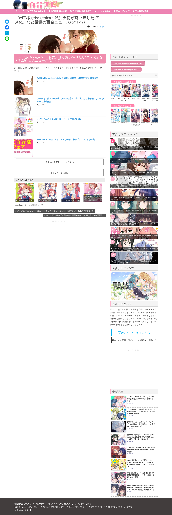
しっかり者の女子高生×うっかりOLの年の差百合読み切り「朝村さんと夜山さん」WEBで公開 (134, 148)
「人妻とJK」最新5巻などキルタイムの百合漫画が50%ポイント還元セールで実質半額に (134, 198)
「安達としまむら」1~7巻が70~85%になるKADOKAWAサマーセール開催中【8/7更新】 (134, 211)
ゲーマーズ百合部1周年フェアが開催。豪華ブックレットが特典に (67, 139)
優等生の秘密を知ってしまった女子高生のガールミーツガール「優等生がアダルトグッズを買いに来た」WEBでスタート (134, 224)
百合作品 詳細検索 (37, 11)
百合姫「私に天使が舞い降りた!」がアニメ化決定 (59, 119)
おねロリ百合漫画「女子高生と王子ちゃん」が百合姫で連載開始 (74, 215)
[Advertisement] (35, 241)
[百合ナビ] (37, 1)
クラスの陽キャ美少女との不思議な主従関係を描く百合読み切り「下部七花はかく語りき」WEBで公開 (134, 186)
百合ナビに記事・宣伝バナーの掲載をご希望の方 (134, 340)
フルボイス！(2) (135, 99)
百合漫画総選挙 (142, 11)
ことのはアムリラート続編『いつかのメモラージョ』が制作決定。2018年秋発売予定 (54, 211)
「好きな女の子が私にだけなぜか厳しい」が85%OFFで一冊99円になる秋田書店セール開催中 (134, 236)
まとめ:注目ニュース (34, 205)
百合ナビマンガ (122, 11)
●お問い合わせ (84, 503)
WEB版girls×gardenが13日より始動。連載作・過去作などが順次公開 (67, 78)
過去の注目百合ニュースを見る (60, 162)
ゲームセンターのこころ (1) (125, 99)
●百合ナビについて (22, 503)
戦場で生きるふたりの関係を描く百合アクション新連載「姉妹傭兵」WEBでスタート (134, 173)
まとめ (102, 27)
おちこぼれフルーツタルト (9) (156, 99)
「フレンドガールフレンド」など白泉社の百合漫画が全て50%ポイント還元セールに (134, 160)
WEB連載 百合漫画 (59, 11)
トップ (21, 11)
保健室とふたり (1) (125, 122)
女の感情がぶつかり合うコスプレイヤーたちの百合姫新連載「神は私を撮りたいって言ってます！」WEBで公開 (134, 249)
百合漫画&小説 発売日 (82, 11)
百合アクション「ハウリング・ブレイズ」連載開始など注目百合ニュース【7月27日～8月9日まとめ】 (134, 262)
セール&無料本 (103, 11)
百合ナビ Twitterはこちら (134, 332)
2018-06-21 (94, 27)
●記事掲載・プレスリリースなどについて (54, 503)
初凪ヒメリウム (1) (115, 122)
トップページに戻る (60, 172)
